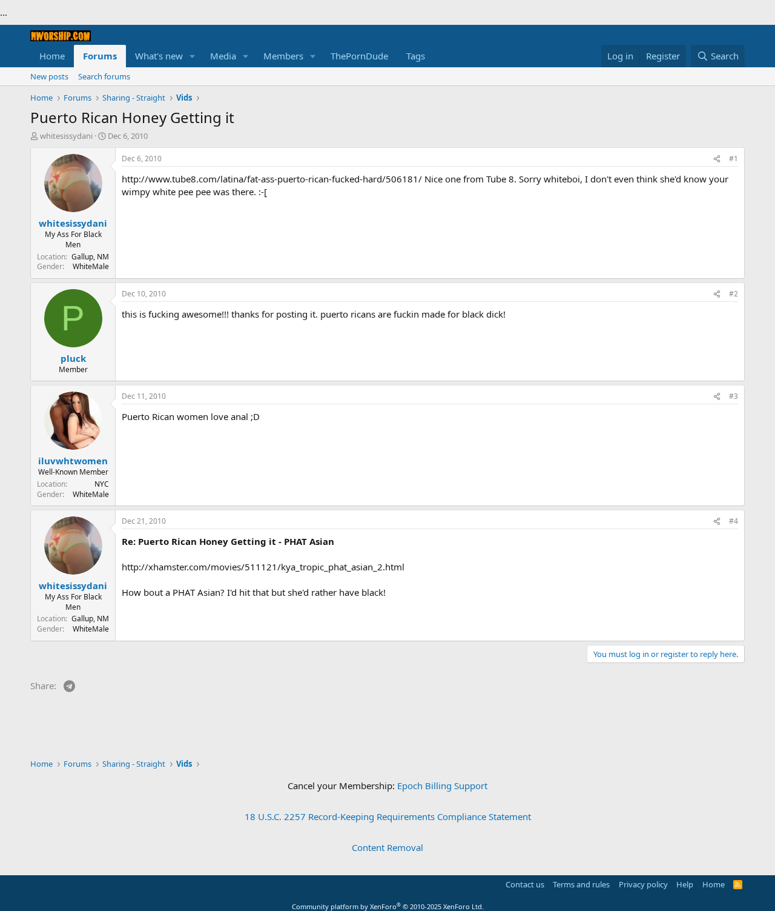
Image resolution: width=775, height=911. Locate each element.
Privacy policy (643, 884)
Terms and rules (581, 884)
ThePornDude (359, 56)
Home (52, 56)
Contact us (525, 884)
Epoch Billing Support (442, 785)
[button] (192, 56)
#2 (733, 294)
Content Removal (387, 847)
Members (283, 56)
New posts (49, 76)
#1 (733, 158)
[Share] (717, 159)
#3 (733, 396)
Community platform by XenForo (388, 906)
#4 (733, 521)
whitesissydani (66, 135)
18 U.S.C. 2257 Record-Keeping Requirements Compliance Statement (388, 816)
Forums (100, 56)
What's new (159, 56)
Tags (415, 56)
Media (223, 56)
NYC (101, 484)
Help (684, 884)
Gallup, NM (90, 257)
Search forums (104, 76)
